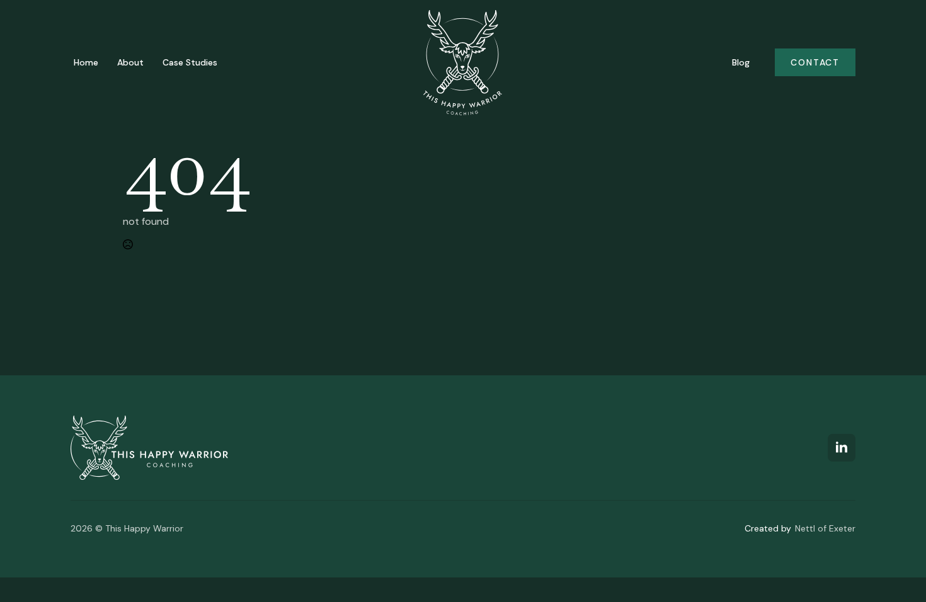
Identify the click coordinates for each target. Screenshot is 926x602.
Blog (741, 62)
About (130, 62)
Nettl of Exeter (825, 528)
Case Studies (190, 62)
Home (86, 62)
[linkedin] (841, 448)
